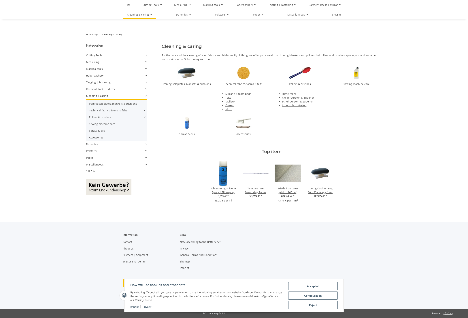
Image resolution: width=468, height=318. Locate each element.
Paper (89, 157)
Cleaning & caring (97, 96)
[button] (116, 55)
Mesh (228, 109)
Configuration (313, 295)
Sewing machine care (357, 84)
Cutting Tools (94, 55)
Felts (228, 97)
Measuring (92, 62)
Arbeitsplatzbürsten (294, 105)
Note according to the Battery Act (200, 242)
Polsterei (91, 151)
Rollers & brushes (300, 84)
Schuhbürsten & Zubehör (297, 101)
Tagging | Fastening (98, 82)
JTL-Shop (449, 313)
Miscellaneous (95, 164)
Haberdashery (94, 75)
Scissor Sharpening (134, 261)
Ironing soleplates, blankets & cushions (187, 84)
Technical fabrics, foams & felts (243, 84)
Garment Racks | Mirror (100, 89)
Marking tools (94, 69)
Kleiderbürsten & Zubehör (298, 97)
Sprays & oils (187, 134)
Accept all (313, 286)
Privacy (147, 306)
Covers (229, 105)
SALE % (90, 171)
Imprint (134, 306)
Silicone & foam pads (238, 94)
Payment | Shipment (135, 255)
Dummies (92, 144)
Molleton (230, 101)
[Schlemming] (128, 5)
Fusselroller (289, 94)
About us (128, 248)
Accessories (243, 134)
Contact (127, 242)
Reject (313, 305)
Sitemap (185, 261)
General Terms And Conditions (199, 255)
